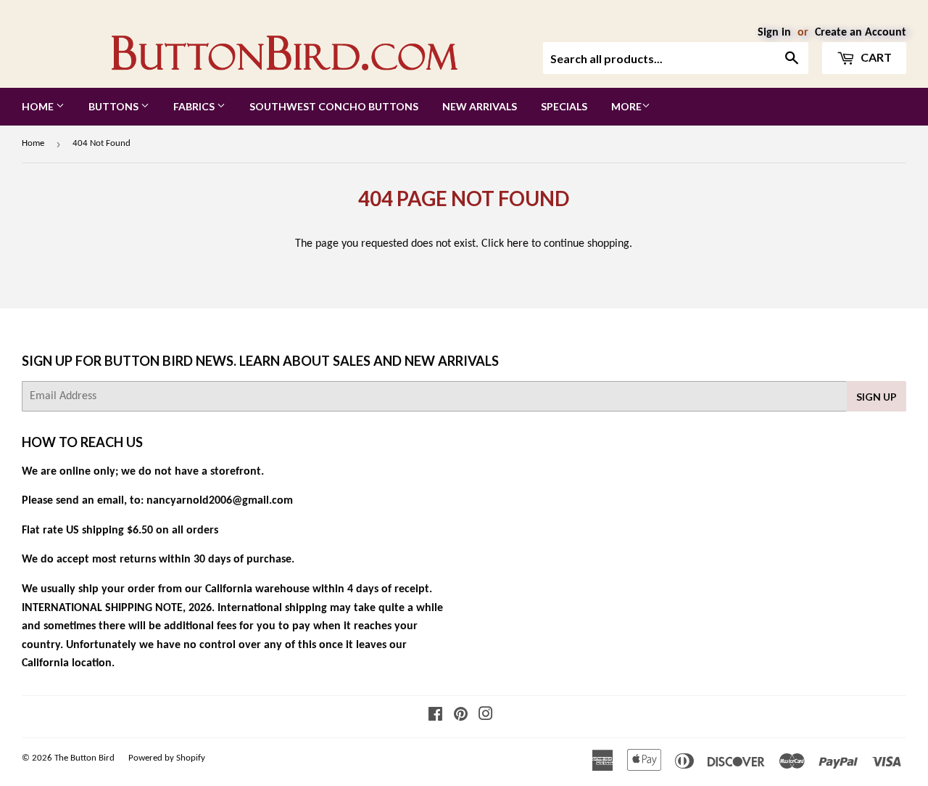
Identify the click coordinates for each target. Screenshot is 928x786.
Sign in (774, 32)
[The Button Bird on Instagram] (485, 716)
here (518, 244)
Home (39, 106)
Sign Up (876, 396)
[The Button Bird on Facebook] (435, 716)
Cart (875, 57)
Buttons (114, 106)
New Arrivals (479, 106)
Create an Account (860, 32)
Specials (564, 106)
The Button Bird (84, 758)
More (626, 106)
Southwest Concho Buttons (333, 106)
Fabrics (195, 106)
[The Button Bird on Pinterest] (460, 716)
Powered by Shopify (166, 758)
